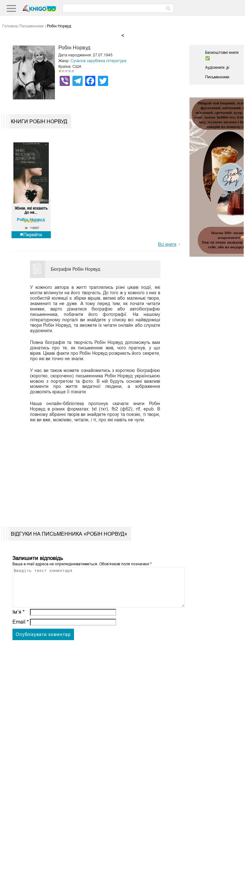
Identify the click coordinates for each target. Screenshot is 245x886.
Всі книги (167, 244)
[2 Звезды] (63, 71)
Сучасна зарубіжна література (98, 61)
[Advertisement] (93, 469)
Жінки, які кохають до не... (31, 210)
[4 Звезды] (69, 71)
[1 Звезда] (60, 71)
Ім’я (18, 612)
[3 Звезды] (66, 71)
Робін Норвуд (31, 219)
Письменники (217, 77)
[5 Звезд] (72, 71)
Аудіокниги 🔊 (217, 67)
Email (20, 622)
